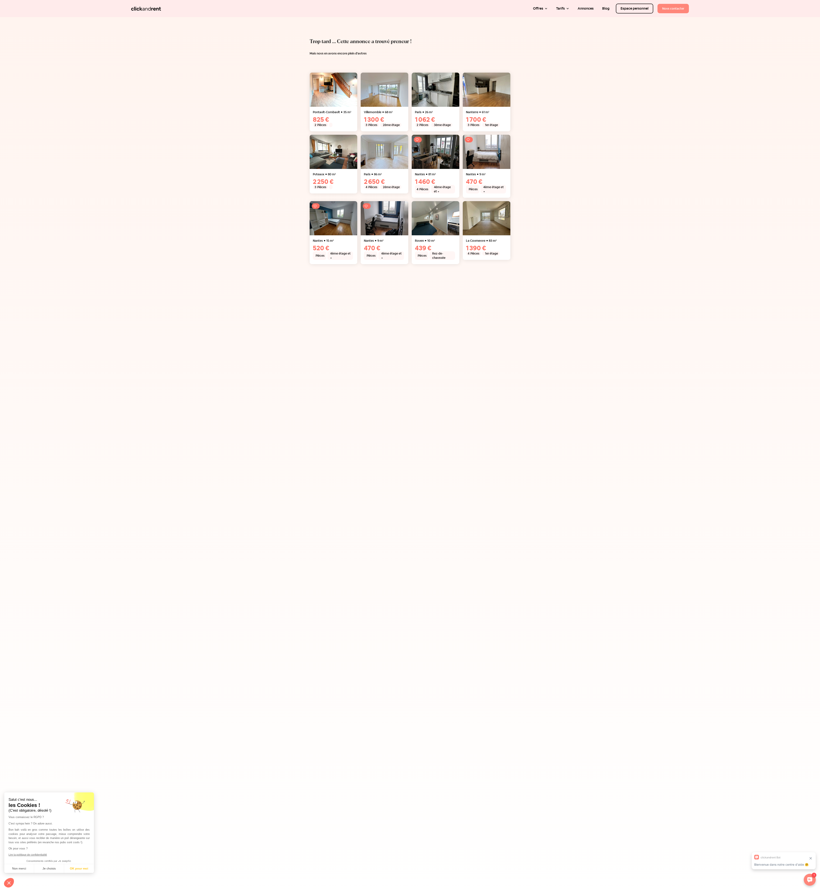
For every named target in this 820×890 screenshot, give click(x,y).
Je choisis (49, 868)
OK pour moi (79, 868)
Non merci (19, 868)
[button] (540, 8)
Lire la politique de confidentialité (28, 854)
